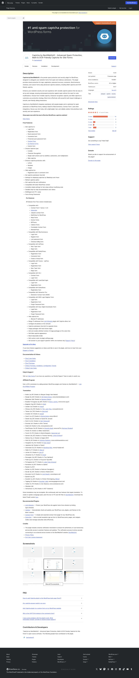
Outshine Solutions (45, 440)
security (114, 93)
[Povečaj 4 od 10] (40, 561)
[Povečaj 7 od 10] (40, 573)
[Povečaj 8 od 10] (60, 573)
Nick (44, 404)
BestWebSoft (70, 495)
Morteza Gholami (67, 428)
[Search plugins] (23, 18)
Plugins (34, 659)
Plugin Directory (10, 8)
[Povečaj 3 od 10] (81, 548)
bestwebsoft (38, 60)
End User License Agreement (33, 537)
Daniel (41, 414)
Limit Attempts (48, 321)
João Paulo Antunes (50, 462)
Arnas (44, 455)
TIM (43, 409)
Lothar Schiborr (57, 435)
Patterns (34, 662)
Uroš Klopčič (46, 474)
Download (112, 57)
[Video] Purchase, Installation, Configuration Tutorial (40, 366)
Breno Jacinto (53, 402)
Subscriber (34, 210)
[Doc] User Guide (30, 358)
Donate (85, 659)
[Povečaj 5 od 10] (60, 561)
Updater (27, 510)
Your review (91, 131)
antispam (103, 93)
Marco (42, 450)
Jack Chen (48, 409)
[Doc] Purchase (30, 363)
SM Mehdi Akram (47, 397)
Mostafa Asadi (48, 428)
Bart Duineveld (44, 421)
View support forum (94, 144)
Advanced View (92, 102)
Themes (34, 656)
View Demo (26, 119)
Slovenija (24, 669)
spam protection (112, 97)
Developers (61, 659)
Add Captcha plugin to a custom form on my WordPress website (42, 608)
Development (55, 66)
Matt (110, 656)
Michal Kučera (45, 416)
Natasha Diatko (46, 399)
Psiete (41, 406)
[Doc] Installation (30, 361)
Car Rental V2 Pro (33, 143)
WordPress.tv (62, 662)
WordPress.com (113, 654)
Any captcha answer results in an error (34, 603)
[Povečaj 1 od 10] (40, 548)
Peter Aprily (46, 443)
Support (113, 66)
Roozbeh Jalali (43, 481)
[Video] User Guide (31, 368)
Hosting (8, 659)
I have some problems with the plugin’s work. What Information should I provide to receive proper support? (39, 618)
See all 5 (114, 90)
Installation (44, 66)
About (8, 654)
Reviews (34, 66)
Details (27, 66)
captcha (108, 93)
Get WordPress (131, 2)
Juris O (41, 452)
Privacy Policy (29, 535)
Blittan (57, 479)
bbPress (111, 659)
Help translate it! (82, 12)
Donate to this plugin (94, 160)
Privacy (8, 662)
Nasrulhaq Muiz (47, 447)
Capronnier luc (55, 433)
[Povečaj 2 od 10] (60, 548)
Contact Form (32, 141)
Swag (85, 662)
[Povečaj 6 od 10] (81, 561)
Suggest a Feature (28, 350)
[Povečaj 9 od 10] (81, 573)
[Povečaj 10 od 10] (81, 585)
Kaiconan (44, 411)
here (37, 497)
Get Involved (86, 654)
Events (85, 656)
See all (114, 131)
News (7, 656)
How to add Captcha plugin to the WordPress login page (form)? (42, 598)
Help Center (31, 376)
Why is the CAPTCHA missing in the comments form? (38, 613)
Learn (59, 654)
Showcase (35, 654)
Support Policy (70, 340)
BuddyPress (112, 662)
